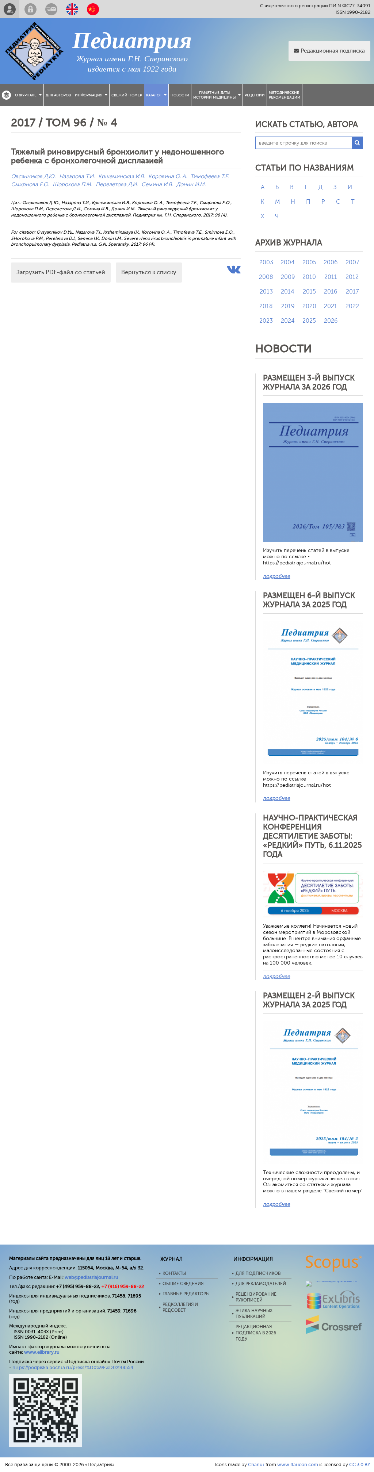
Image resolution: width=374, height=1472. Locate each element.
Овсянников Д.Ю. (33, 176)
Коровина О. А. (167, 176)
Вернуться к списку (148, 272)
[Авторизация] (30, 9)
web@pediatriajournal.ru (91, 1277)
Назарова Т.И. (77, 176)
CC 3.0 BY (359, 1464)
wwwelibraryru (42, 1352)
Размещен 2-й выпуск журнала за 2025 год (309, 1000)
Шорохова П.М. (72, 184)
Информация (88, 95)
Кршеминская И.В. (121, 176)
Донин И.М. (191, 184)
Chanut (256, 1464)
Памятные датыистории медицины (214, 95)
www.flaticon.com (297, 1464)
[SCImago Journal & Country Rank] (334, 1280)
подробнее (276, 576)
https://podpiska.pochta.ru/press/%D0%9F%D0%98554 (72, 1367)
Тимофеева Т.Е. (209, 176)
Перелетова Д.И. (117, 184)
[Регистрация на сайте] (9, 9)
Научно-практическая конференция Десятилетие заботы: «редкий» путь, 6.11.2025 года (312, 836)
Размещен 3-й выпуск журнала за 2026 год (309, 382)
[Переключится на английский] (72, 9)
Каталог (153, 95)
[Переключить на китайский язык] (93, 9)
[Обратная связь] (51, 9)
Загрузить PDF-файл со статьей (60, 272)
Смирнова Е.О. (30, 184)
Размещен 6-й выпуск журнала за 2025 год (309, 600)
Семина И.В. (157, 184)
